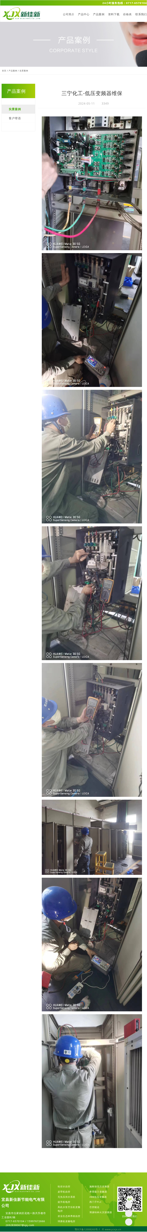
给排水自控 (64, 1186)
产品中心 (83, 14)
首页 (4, 70)
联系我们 (141, 14)
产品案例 (99, 14)
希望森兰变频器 (98, 1191)
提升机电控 (64, 1201)
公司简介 (68, 14)
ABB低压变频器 (98, 1196)
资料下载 (114, 14)
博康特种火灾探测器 (100, 1212)
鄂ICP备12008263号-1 (87, 1229)
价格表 (127, 14)
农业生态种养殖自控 (69, 1216)
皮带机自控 (64, 1191)
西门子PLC (95, 1201)
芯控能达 (94, 1207)
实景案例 (24, 70)
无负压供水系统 (66, 1196)
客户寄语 (15, 118)
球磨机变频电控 (66, 1221)
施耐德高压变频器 (99, 1186)
